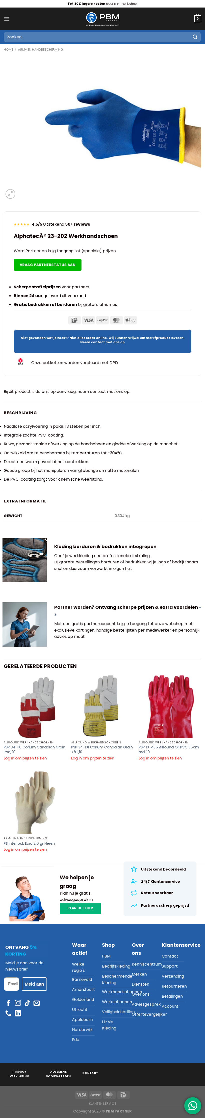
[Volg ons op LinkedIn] (18, 1013)
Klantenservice (102, 1103)
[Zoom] (10, 194)
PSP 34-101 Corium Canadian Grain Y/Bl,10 (102, 749)
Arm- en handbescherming (40, 49)
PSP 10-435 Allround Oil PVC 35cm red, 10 (169, 749)
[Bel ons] (8, 1013)
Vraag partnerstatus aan (48, 264)
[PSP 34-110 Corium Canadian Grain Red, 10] (35, 706)
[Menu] (7, 19)
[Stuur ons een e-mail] (37, 1003)
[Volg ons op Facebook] (8, 1003)
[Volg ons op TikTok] (27, 1003)
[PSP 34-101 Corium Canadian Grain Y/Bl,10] (102, 706)
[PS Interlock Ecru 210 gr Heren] (35, 802)
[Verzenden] (195, 37)
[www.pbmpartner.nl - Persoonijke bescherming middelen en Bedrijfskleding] (102, 19)
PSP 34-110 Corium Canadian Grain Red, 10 (34, 749)
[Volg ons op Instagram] (18, 1003)
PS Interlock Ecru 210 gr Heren (29, 843)
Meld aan (34, 984)
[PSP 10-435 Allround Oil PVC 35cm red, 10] (170, 706)
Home (8, 49)
